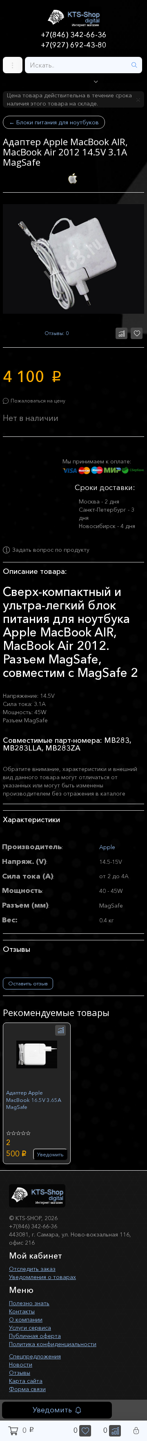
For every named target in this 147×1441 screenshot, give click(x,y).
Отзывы (19, 1372)
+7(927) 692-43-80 (74, 44)
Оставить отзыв (28, 983)
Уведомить (52, 1409)
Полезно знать (29, 1303)
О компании (25, 1319)
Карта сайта (25, 1381)
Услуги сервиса (30, 1327)
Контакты (22, 1311)
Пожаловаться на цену (38, 401)
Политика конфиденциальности (52, 1344)
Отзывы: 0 (57, 333)
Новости (20, 1364)
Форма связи (27, 1389)
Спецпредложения (35, 1356)
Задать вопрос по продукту (50, 550)
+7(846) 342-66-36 (74, 34)
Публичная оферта (35, 1336)
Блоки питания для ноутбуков (54, 122)
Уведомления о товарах (42, 1277)
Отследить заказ (32, 1268)
